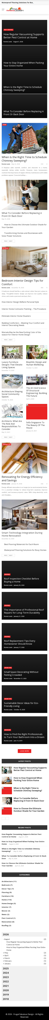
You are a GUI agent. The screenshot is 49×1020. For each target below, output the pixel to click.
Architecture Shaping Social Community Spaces (12, 394)
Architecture (7, 881)
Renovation (6, 444)
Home (4, 124)
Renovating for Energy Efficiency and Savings (22, 478)
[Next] (7, 818)
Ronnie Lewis (8, 42)
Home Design (7, 903)
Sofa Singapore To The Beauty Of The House (35, 425)
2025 (6, 968)
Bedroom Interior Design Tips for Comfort (22, 282)
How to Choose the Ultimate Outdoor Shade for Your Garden (29, 809)
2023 (6, 977)
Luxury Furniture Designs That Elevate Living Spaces (12, 365)
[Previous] (3, 818)
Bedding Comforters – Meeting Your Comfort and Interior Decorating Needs (23, 324)
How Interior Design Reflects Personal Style (20, 302)
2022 (6, 981)
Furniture (6, 896)
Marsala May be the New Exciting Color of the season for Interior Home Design (21, 333)
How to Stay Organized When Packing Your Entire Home (28, 779)
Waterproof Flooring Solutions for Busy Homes (21, 2)
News (4, 914)
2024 (6, 972)
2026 (6, 934)
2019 (6, 994)
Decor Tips (8, 668)
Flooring (5, 892)
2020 (6, 990)
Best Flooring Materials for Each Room (21, 544)
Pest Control (8, 30)
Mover (4, 911)
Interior (5, 248)
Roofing (7, 574)
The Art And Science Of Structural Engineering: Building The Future (36, 392)
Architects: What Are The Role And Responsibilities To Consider (12, 425)
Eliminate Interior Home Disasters (16, 316)
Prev (5, 241)
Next (11, 241)
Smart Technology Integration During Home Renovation (22, 534)
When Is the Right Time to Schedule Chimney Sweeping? (28, 789)
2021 (6, 985)
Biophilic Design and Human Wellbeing (36, 363)
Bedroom (7, 730)
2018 (6, 999)
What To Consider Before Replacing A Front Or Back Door (22, 214)
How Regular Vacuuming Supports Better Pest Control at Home (30, 769)
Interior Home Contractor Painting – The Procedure (24, 309)
